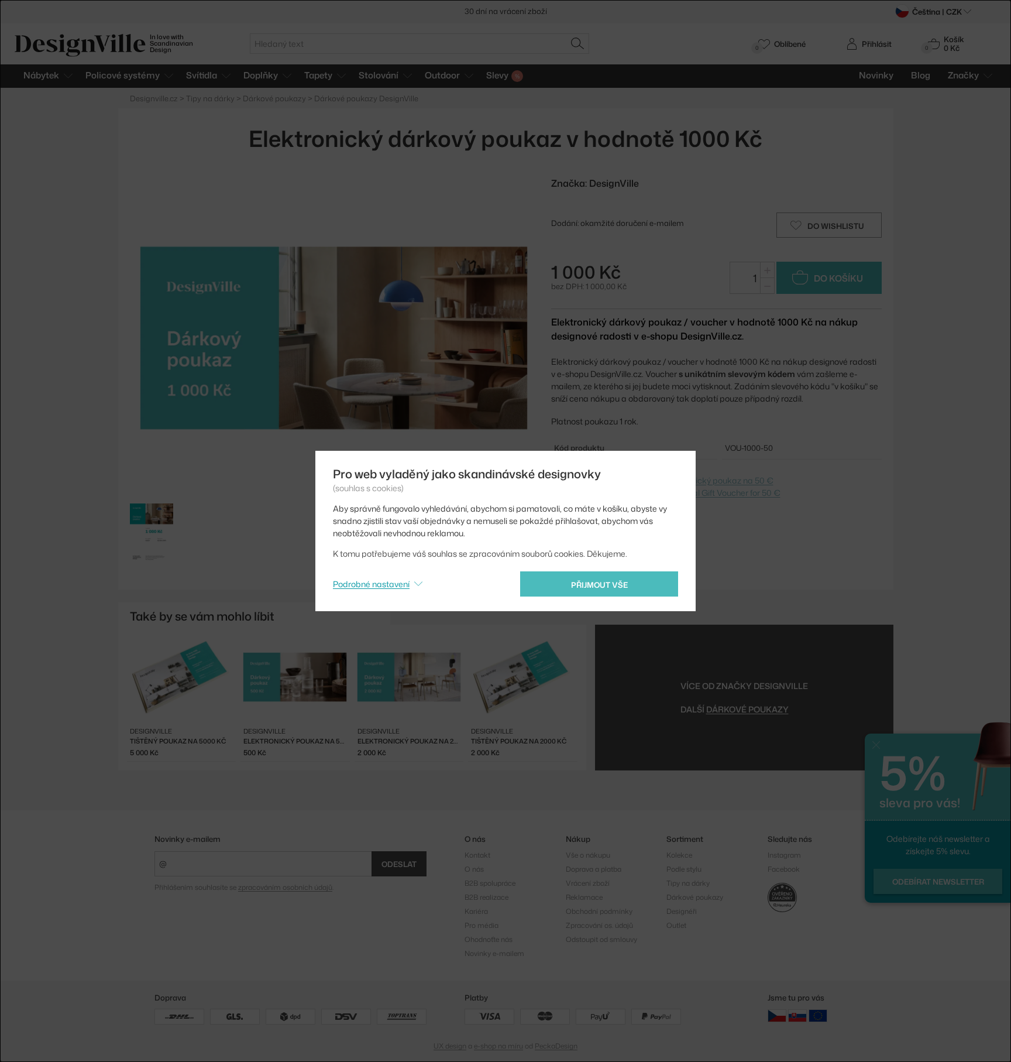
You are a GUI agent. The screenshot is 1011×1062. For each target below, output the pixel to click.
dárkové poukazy (747, 709)
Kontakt (477, 855)
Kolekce (679, 855)
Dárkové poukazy (694, 897)
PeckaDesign (556, 1046)
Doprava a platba (593, 869)
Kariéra (476, 911)
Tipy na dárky (688, 883)
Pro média (481, 925)
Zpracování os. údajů (599, 925)
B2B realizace (486, 897)
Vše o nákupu (588, 855)
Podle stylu (683, 869)
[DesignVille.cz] (777, 1015)
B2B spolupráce (490, 883)
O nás (474, 869)
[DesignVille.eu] (818, 1015)
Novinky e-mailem (187, 839)
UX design (450, 1046)
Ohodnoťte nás (489, 939)
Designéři (681, 911)
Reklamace (584, 897)
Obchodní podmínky (599, 911)
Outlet (676, 925)
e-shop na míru (498, 1046)
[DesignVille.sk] (797, 1015)
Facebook (784, 869)
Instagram (784, 855)
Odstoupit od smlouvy (601, 939)
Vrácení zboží (588, 883)
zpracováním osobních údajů (285, 887)
